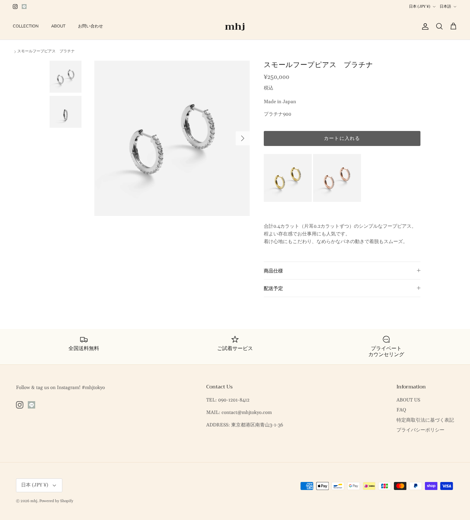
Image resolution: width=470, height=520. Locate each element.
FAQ (401, 410)
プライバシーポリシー (420, 430)
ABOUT (58, 26)
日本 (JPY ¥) (419, 6)
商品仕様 (273, 271)
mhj (33, 501)
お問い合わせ (90, 26)
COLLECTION (26, 26)
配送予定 (273, 289)
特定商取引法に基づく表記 (425, 420)
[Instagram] (15, 6)
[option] (172, 138)
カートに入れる (342, 138)
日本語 (445, 6)
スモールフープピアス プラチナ (46, 51)
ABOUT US (408, 400)
